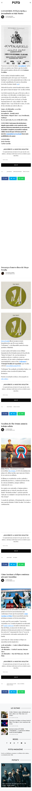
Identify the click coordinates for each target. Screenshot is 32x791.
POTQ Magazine (10, 16)
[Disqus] (16, 201)
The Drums (11, 471)
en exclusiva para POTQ (13, 366)
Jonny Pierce (9, 557)
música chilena (26, 171)
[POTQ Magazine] (16, 2)
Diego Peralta (5, 341)
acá (18, 84)
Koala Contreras (8, 626)
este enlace (4, 379)
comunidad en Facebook (13, 134)
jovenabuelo (9, 171)
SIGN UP (16, 165)
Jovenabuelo (22, 66)
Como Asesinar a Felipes (11, 683)
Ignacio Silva (9, 429)
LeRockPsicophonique (17, 171)
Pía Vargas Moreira (10, 272)
